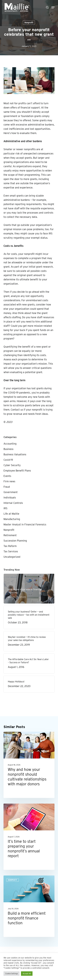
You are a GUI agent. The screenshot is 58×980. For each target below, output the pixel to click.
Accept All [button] (27, 973)
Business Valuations (15, 454)
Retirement (10, 535)
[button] (52, 7)
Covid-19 (8, 459)
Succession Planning (15, 540)
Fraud (7, 486)
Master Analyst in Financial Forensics (25, 524)
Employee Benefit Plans (17, 470)
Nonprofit (28, 22)
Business (8, 449)
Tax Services (11, 551)
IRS (5, 508)
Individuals (10, 497)
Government (11, 492)
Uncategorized (12, 556)
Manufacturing (12, 519)
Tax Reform (10, 546)
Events (7, 475)
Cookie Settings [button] (11, 973)
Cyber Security (12, 465)
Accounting (10, 443)
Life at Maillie (11, 513)
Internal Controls (13, 502)
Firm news (9, 481)
